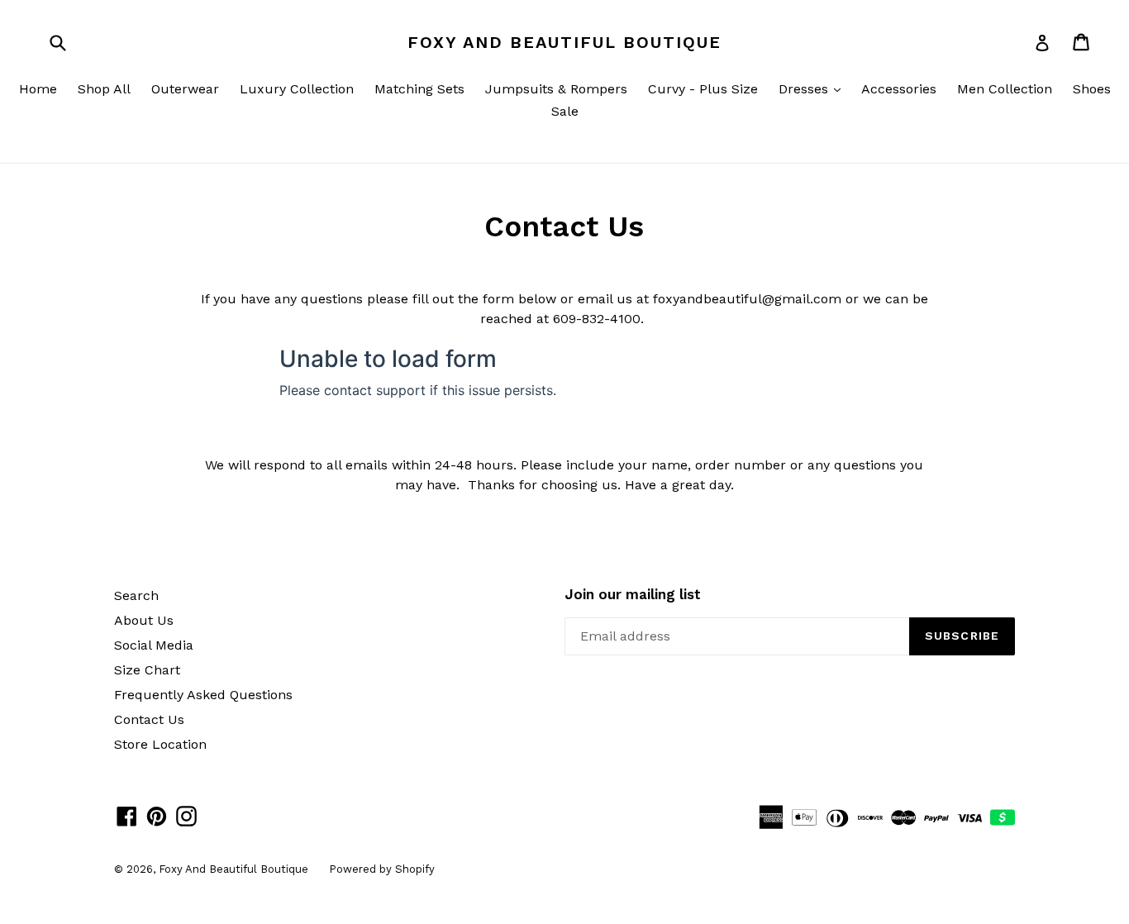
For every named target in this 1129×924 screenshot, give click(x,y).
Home (38, 89)
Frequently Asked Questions (203, 695)
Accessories (898, 89)
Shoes (1092, 89)
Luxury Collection (297, 89)
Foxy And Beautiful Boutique (564, 42)
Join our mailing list (632, 594)
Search (136, 595)
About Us (144, 620)
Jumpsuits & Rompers (556, 89)
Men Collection (1004, 89)
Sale (565, 111)
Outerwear (185, 89)
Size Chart (147, 670)
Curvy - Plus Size (703, 89)
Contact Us (149, 719)
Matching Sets (419, 89)
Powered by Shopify (382, 869)
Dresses (814, 88)
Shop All (104, 89)
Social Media (153, 645)
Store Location (160, 744)
